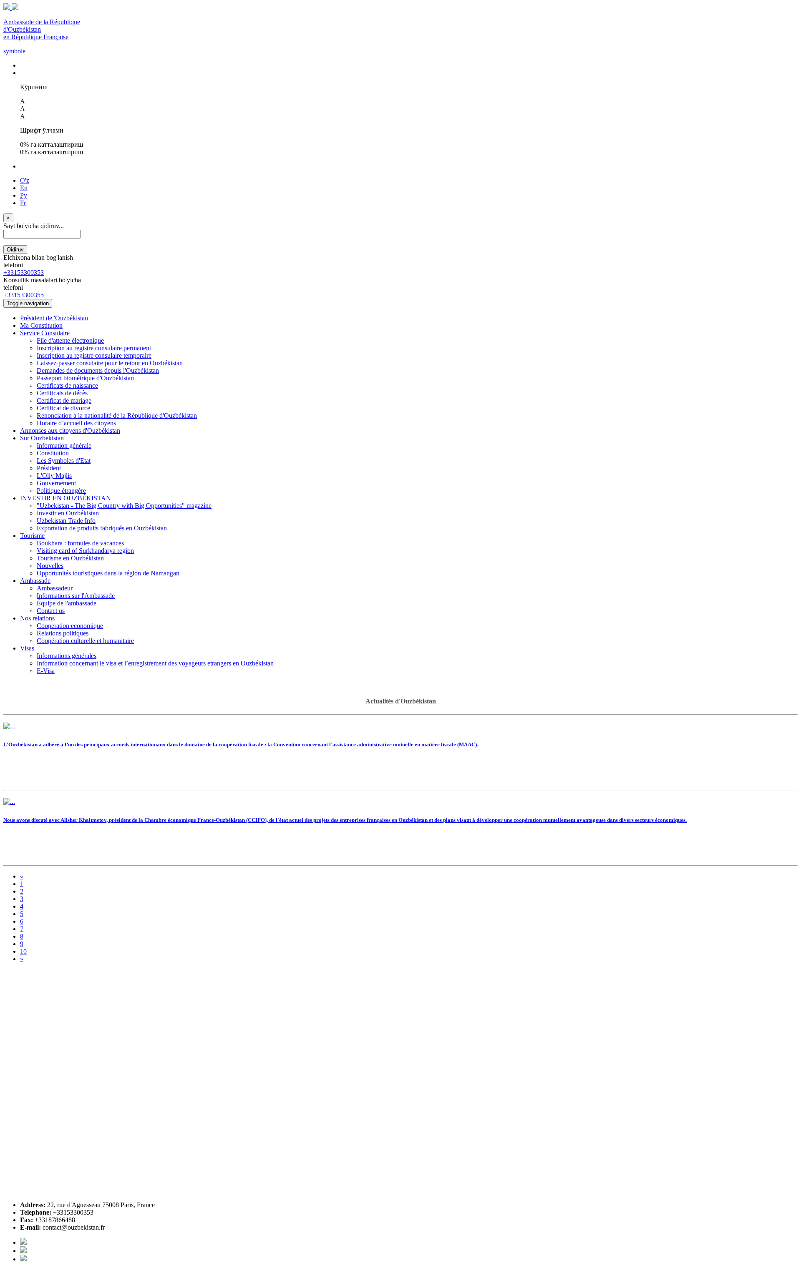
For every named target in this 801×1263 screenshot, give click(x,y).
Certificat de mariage (64, 400)
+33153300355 (23, 295)
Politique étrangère (61, 490)
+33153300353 (23, 272)
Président (49, 468)
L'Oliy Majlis (54, 475)
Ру (23, 195)
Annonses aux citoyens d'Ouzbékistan (70, 430)
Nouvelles (50, 565)
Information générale (64, 445)
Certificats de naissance (67, 385)
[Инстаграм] (23, 1259)
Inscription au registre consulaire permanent (94, 348)
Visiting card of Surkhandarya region (85, 550)
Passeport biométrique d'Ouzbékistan (85, 378)
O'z (24, 180)
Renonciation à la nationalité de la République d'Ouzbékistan (117, 415)
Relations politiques (62, 633)
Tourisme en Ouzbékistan (70, 558)
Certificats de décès (62, 393)
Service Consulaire (45, 332)
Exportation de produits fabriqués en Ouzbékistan (102, 528)
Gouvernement (56, 483)
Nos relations (37, 618)
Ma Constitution (41, 325)
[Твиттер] (23, 1250)
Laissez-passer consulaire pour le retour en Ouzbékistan (110, 363)
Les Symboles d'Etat (64, 460)
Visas (27, 648)
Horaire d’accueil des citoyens (76, 423)
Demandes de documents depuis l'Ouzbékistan (98, 370)
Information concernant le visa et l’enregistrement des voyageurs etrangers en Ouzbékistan (155, 663)
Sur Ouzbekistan (42, 438)
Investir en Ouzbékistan (68, 513)
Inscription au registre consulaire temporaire (94, 355)
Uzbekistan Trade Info (66, 520)
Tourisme (32, 535)
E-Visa (46, 670)
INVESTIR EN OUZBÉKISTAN (65, 498)
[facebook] (23, 1242)
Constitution (53, 453)
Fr (23, 202)
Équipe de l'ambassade (66, 603)
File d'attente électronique (70, 340)
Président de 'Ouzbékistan (54, 317)
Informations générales (66, 655)
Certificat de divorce (63, 408)
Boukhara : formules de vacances (80, 543)
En (24, 187)
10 (23, 951)
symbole (14, 51)
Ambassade (35, 580)
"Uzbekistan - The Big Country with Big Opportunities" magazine (124, 505)
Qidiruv (15, 249)
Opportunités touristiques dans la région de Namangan (108, 573)
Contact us (51, 610)
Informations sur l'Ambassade (76, 595)
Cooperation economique (70, 625)
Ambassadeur (55, 588)
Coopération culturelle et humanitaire (85, 640)
